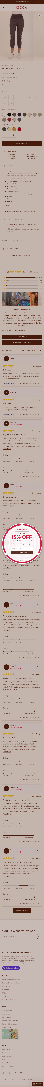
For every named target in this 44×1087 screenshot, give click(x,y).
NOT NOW (22, 560)
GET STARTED (22, 552)
